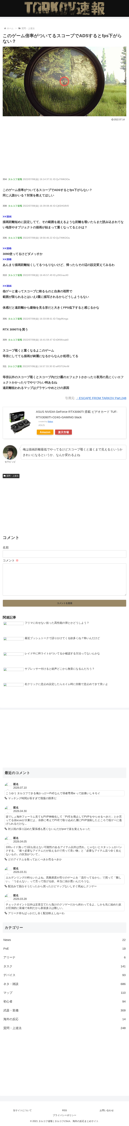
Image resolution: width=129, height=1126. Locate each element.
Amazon (45, 432)
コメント (11, 560)
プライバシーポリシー (64, 1115)
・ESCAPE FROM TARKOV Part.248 (101, 398)
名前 (6, 547)
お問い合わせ (107, 1110)
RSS (64, 1110)
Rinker (50, 421)
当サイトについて (22, 1110)
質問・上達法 (12, 476)
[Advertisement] (64, 147)
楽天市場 (63, 432)
